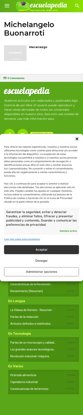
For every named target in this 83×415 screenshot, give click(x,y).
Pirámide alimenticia (23, 375)
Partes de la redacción (24, 316)
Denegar (41, 261)
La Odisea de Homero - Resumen (31, 310)
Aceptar (42, 249)
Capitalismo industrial (24, 382)
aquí (51, 118)
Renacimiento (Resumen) (26, 291)
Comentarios (16, 78)
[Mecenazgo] (15, 53)
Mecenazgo (38, 47)
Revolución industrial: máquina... (30, 356)
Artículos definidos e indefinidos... (31, 323)
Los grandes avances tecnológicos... (33, 349)
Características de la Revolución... (31, 284)
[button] (77, 139)
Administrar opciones (41, 272)
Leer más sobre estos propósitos (22, 238)
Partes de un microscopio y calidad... (33, 342)
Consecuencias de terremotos (29, 388)
